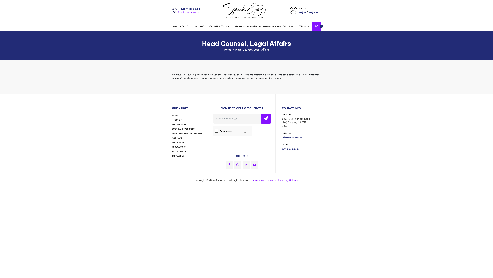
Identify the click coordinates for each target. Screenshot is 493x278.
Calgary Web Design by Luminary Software (275, 180)
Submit (267, 118)
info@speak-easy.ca (188, 12)
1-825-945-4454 (189, 9)
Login (302, 12)
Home (227, 49)
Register (313, 12)
